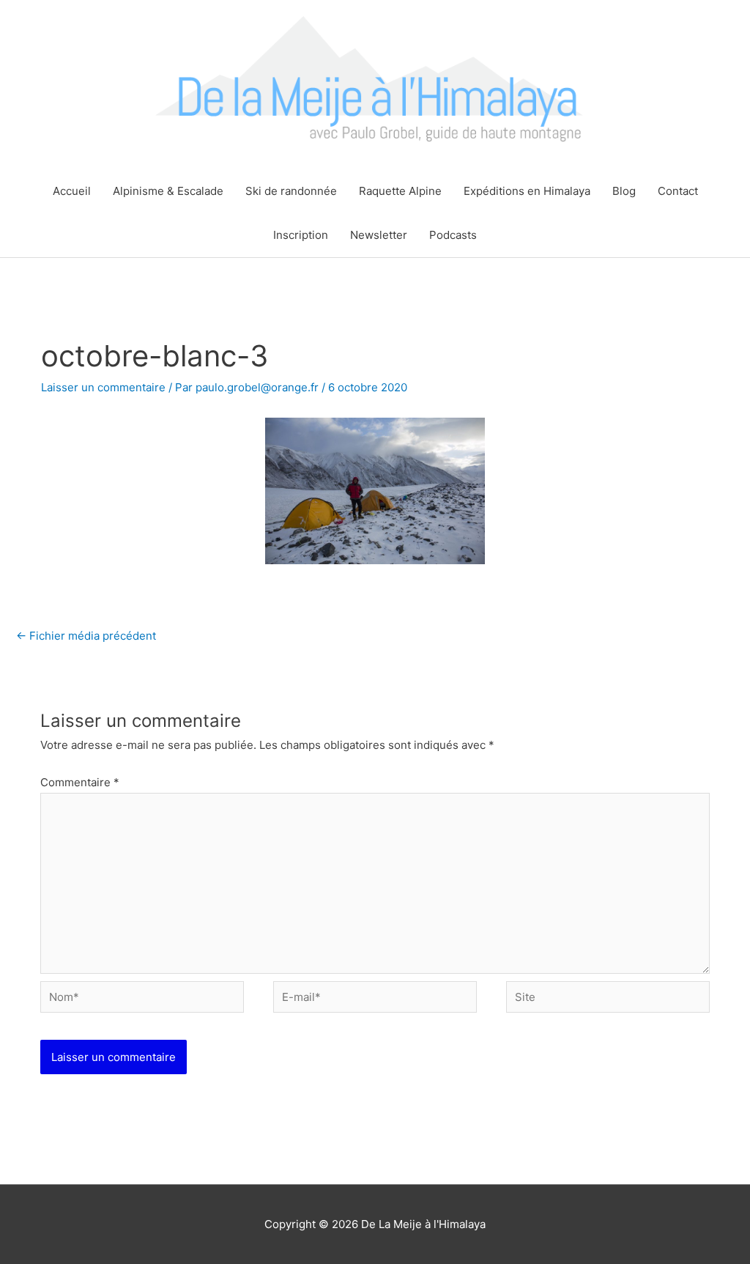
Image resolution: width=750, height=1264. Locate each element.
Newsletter (378, 235)
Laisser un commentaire (103, 387)
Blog (624, 191)
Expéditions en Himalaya (527, 191)
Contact (678, 191)
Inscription (300, 235)
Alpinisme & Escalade (168, 191)
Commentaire (79, 782)
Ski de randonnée (291, 191)
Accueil (72, 191)
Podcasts (453, 235)
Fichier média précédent (86, 636)
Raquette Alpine (400, 191)
